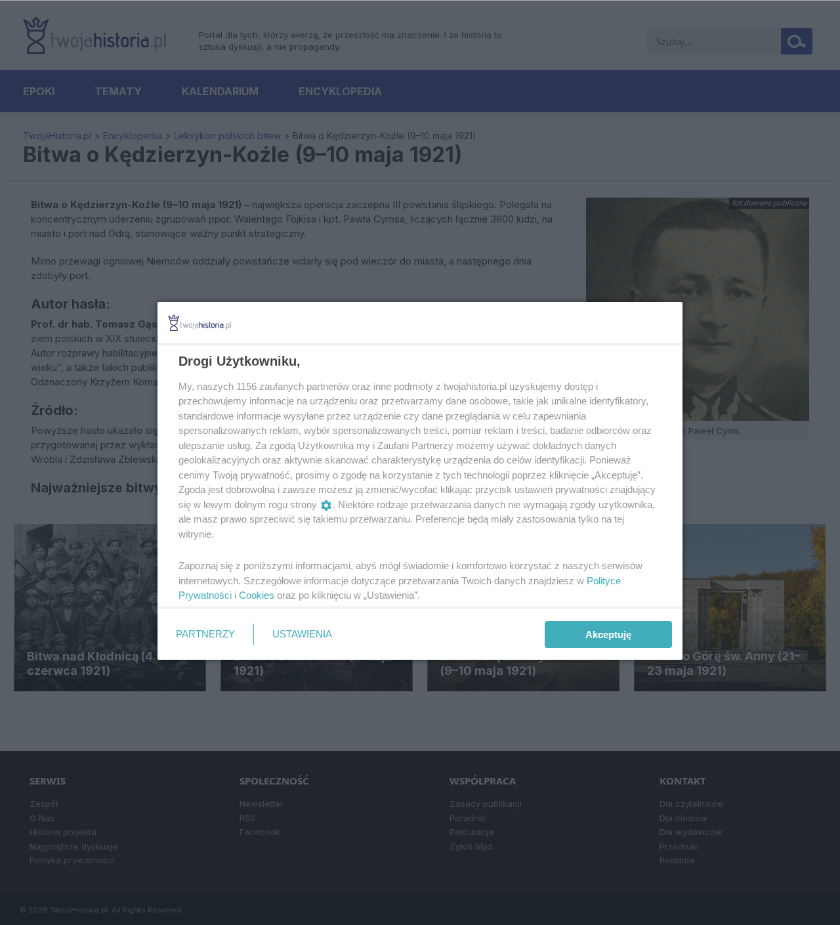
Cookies (256, 595)
